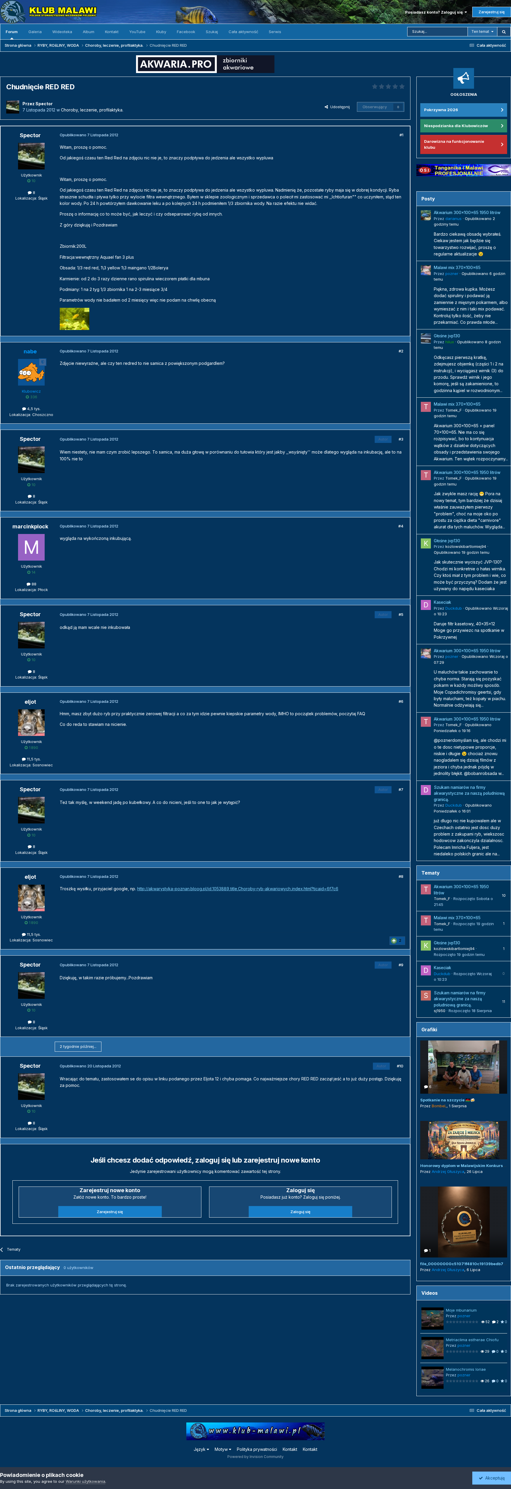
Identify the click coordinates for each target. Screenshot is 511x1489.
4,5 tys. (33, 408)
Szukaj (212, 31)
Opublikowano (461, 552)
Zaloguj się (300, 1211)
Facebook (186, 31)
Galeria (35, 31)
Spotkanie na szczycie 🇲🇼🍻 (447, 1100)
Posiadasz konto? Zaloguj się (435, 12)
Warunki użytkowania (85, 1481)
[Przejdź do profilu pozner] (426, 270)
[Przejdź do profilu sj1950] (426, 995)
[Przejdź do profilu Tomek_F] (426, 407)
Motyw (222, 1449)
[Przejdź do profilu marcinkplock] (31, 547)
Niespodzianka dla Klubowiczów (456, 125)
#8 (401, 876)
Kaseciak (442, 602)
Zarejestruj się (491, 11)
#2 (401, 351)
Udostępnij (339, 106)
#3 (401, 439)
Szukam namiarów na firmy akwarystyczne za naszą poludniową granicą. (469, 793)
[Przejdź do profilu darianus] (426, 215)
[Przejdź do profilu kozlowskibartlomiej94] (426, 543)
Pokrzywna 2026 (441, 109)
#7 (401, 789)
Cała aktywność (243, 31)
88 (33, 584)
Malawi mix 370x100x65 (457, 267)
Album (88, 31)
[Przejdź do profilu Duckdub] (426, 605)
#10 (400, 1066)
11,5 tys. (33, 759)
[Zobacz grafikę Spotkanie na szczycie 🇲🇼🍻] (463, 1067)
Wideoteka (62, 31)
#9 (401, 964)
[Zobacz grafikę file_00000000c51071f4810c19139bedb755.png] (463, 1222)
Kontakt (112, 31)
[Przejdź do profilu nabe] (31, 372)
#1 (401, 134)
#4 (400, 526)
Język (200, 1449)
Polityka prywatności (257, 1449)
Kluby (161, 31)
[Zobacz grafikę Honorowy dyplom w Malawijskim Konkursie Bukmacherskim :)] (463, 1140)
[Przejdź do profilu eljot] (31, 722)
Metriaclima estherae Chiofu (472, 1339)
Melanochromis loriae (466, 1369)
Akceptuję (494, 1477)
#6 (401, 701)
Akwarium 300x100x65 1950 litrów (467, 212)
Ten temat (480, 31)
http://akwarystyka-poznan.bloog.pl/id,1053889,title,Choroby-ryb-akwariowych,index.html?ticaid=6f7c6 (237, 888)
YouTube (137, 31)
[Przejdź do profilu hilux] (426, 339)
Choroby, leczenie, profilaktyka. (92, 109)
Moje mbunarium (461, 1310)
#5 (401, 614)
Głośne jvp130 (447, 336)
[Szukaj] (503, 31)
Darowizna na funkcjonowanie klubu (454, 144)
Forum (12, 31)
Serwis (275, 31)
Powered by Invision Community (255, 1456)
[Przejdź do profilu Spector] (12, 107)
